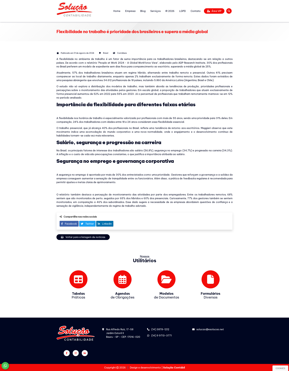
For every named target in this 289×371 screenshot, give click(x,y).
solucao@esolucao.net (210, 329)
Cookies (280, 368)
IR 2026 (169, 10)
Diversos (210, 295)
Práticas (78, 295)
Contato (196, 10)
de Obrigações (122, 295)
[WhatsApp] (5, 365)
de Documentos (166, 295)
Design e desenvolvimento (145, 367)
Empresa (130, 10)
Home (116, 10)
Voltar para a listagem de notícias (85, 237)
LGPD (182, 10)
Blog (143, 10)
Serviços (155, 10)
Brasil (105, 53)
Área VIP (216, 10)
